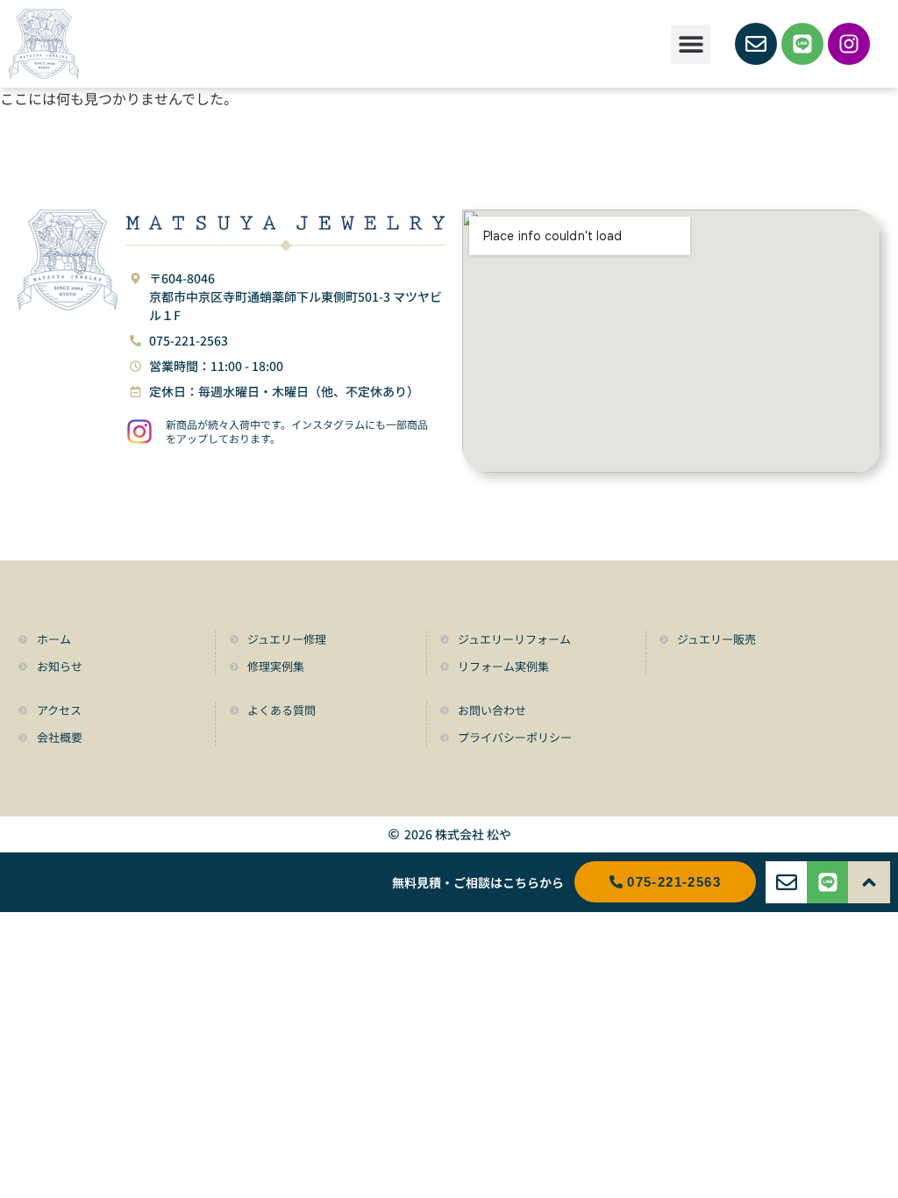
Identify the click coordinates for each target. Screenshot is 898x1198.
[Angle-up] (869, 882)
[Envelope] (756, 44)
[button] (690, 44)
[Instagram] (849, 44)
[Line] (802, 44)
